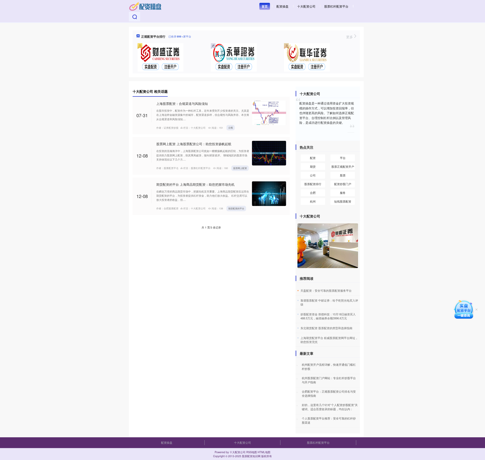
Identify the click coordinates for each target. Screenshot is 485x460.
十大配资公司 (306, 6)
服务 (343, 193)
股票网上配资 (240, 168)
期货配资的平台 (236, 208)
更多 (350, 36)
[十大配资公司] (145, 6)
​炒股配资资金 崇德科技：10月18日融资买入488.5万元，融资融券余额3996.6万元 (328, 316)
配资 (313, 158)
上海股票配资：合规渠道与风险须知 (182, 103)
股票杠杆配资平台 (336, 6)
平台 (343, 158)
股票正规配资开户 (342, 166)
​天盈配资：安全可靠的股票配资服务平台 (326, 290)
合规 (230, 127)
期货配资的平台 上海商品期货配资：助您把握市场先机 (195, 184)
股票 (343, 175)
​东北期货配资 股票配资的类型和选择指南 (326, 328)
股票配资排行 (312, 184)
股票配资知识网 (251, 456)
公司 (313, 175)
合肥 (313, 193)
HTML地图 (264, 452)
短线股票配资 (342, 201)
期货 (313, 166)
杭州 (313, 201)
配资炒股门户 (342, 184)
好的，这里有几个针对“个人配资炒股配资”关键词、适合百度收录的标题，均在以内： (330, 407)
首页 (265, 6)
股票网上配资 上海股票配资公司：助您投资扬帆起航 (193, 143)
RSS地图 (251, 452)
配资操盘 (282, 6)
